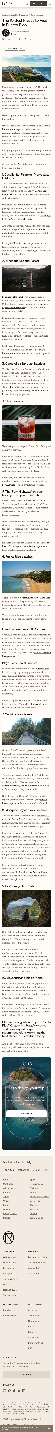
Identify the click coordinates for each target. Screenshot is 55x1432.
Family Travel (10, 1213)
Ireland (33, 1213)
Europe (6, 1192)
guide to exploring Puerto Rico (34, 833)
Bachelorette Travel (39, 1196)
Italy (5, 1179)
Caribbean (8, 1184)
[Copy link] (30, 39)
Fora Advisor (8, 129)
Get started (26, 1113)
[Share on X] (8, 39)
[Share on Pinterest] (19, 39)
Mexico (6, 1218)
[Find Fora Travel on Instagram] (4, 1390)
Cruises (7, 1201)
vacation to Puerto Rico (24, 87)
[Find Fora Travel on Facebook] (9, 1390)
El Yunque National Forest (15, 296)
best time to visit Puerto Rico (35, 597)
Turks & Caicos (37, 1218)
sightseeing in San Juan (13, 387)
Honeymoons (36, 1184)
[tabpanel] (26, 1199)
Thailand (34, 1205)
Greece (6, 1209)
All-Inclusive (9, 1188)
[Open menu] (50, 4)
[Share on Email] (24, 39)
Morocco (34, 1209)
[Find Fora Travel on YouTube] (19, 1390)
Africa (33, 1192)
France (6, 1205)
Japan (6, 1196)
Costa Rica (35, 1201)
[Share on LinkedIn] (14, 39)
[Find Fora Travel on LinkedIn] (23, 1390)
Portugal (34, 1188)
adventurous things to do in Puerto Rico (22, 785)
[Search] (27, 4)
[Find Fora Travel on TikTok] (14, 1390)
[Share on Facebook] (3, 39)
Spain (33, 1179)
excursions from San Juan (35, 932)
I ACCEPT (46, 1428)
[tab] (9, 1171)
